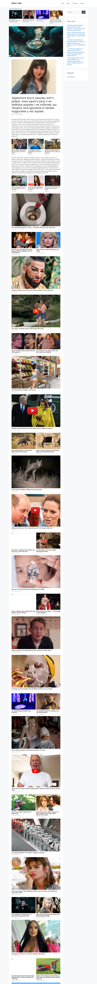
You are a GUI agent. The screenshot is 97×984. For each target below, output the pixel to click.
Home (62, 3)
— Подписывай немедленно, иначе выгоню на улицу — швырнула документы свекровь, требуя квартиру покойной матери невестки (76, 52)
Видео (68, 3)
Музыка (82, 3)
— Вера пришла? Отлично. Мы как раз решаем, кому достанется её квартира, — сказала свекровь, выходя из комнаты (75, 61)
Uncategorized (71, 76)
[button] (36, 41)
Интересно (75, 3)
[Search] (83, 12)
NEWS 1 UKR (16, 3)
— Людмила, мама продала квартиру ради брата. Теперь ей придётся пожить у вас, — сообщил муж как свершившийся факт (76, 43)
